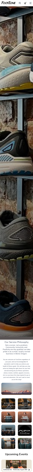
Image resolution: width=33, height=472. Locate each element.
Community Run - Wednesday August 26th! (15, 469)
